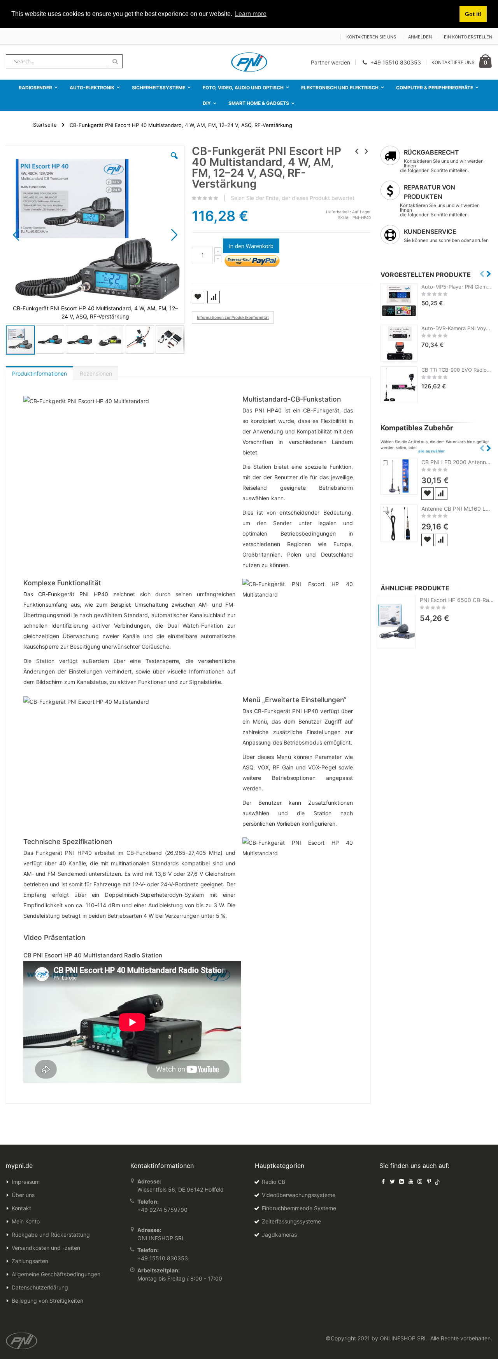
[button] (174, 161)
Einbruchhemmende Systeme (299, 1208)
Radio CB (273, 1181)
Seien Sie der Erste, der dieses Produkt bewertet (292, 198)
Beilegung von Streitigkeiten (47, 1300)
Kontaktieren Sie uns (371, 37)
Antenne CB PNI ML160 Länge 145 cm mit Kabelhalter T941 (457, 508)
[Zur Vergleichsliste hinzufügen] (441, 493)
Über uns (23, 1195)
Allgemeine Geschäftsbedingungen (56, 1274)
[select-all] (431, 451)
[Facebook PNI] (383, 1181)
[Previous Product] (356, 151)
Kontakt (21, 1208)
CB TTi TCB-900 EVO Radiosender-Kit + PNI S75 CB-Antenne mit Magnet (457, 370)
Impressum (26, 1181)
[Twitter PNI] (392, 1181)
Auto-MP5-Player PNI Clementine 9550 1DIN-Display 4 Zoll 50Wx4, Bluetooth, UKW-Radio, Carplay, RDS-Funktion (457, 287)
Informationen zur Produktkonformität (233, 317)
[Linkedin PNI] (401, 1181)
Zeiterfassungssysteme (291, 1221)
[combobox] (64, 61)
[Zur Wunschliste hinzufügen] (427, 493)
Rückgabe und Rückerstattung (51, 1234)
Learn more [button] (251, 13)
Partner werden (330, 62)
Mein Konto (26, 1221)
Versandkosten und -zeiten (46, 1247)
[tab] (39, 371)
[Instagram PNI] (420, 1181)
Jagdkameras (279, 1234)
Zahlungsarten (30, 1261)
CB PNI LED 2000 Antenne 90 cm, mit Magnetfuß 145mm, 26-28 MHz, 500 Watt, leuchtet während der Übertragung (457, 462)
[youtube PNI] (411, 1181)
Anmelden (420, 37)
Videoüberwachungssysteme (298, 1195)
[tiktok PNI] (437, 1181)
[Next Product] (366, 151)
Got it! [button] (473, 14)
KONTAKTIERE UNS (453, 62)
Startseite (45, 125)
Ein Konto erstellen (468, 37)
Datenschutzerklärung (40, 1287)
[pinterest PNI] (429, 1181)
